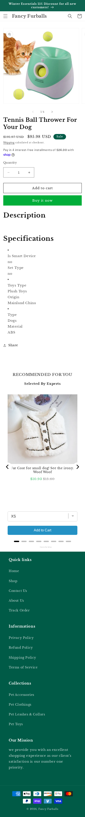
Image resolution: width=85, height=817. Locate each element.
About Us (16, 601)
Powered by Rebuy (42, 547)
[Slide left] (33, 112)
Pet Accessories (21, 695)
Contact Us (18, 591)
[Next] (77, 466)
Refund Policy (21, 648)
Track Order (19, 610)
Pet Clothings (20, 705)
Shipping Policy (22, 658)
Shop (13, 581)
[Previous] (7, 466)
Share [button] (13, 345)
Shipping (9, 142)
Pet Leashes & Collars (27, 714)
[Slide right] (52, 112)
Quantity (10, 162)
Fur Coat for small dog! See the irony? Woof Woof (42, 470)
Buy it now (42, 200)
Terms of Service (23, 667)
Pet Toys (16, 724)
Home (14, 571)
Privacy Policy (21, 638)
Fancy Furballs (48, 808)
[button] (5, 16)
